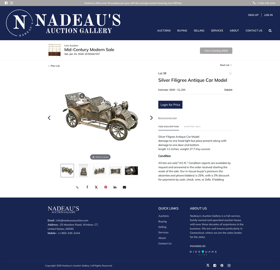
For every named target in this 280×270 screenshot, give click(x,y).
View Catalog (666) (216, 50)
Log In (268, 15)
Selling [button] (199, 30)
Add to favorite (230, 74)
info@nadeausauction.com (72, 220)
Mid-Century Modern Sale (89, 49)
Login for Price (170, 105)
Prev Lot (55, 65)
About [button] (234, 30)
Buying (162, 221)
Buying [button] (182, 30)
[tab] (168, 128)
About (162, 238)
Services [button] (217, 30)
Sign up (253, 15)
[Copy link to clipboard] (77, 187)
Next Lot (225, 65)
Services (163, 232)
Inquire (228, 89)
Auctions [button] (164, 30)
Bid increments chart (167, 118)
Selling (162, 226)
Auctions (163, 215)
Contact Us (254, 30)
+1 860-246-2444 (266, 3)
